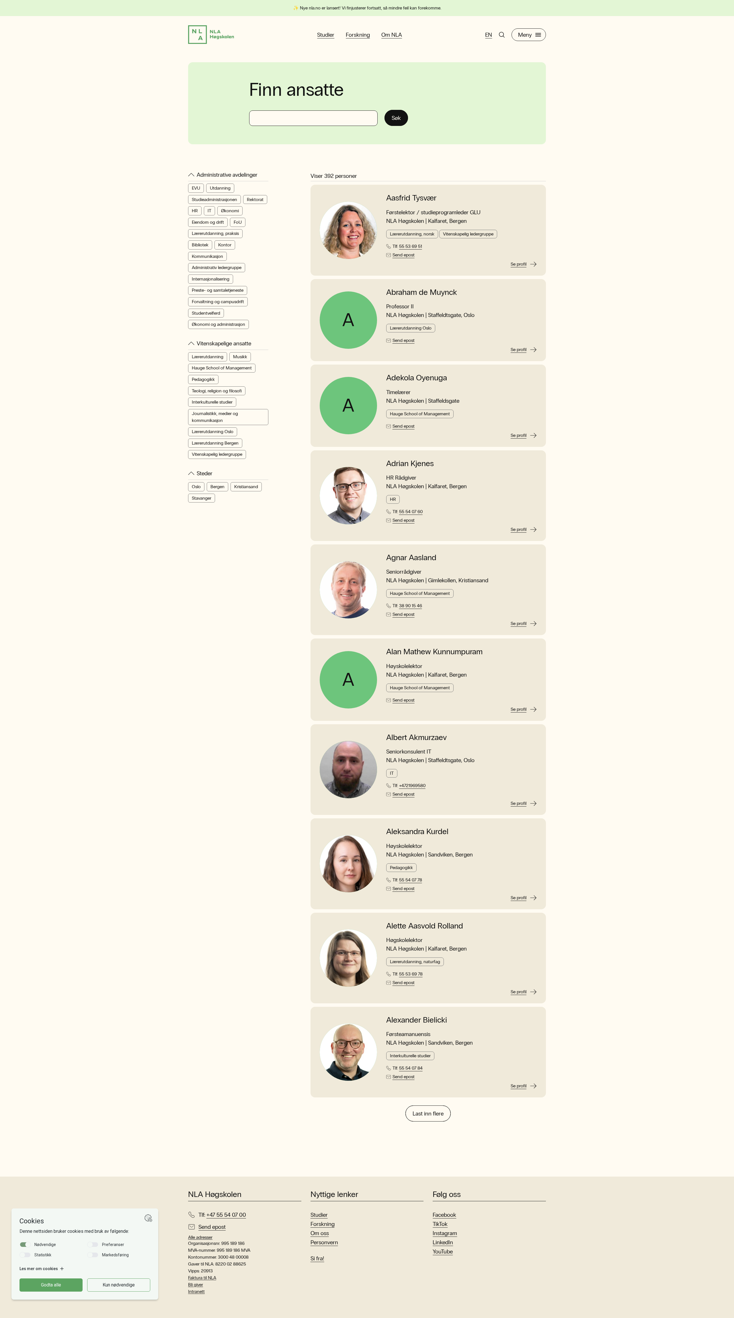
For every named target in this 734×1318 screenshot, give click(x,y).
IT (209, 210)
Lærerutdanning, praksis (215, 233)
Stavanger (201, 498)
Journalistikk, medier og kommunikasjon (215, 417)
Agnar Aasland (411, 557)
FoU (238, 222)
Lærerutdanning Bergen (215, 443)
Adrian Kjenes (410, 463)
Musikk (240, 356)
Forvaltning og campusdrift (218, 301)
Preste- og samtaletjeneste (217, 290)
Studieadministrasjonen (214, 199)
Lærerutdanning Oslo (212, 431)
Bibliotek (200, 245)
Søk (396, 117)
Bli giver (195, 1284)
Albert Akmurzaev (416, 737)
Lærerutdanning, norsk (412, 234)
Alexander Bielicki (416, 1020)
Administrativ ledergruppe (216, 267)
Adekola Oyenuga (416, 378)
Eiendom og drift (208, 222)
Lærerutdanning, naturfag (415, 961)
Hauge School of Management (222, 368)
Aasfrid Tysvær (411, 198)
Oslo (196, 486)
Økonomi (230, 210)
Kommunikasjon (207, 256)
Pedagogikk (203, 379)
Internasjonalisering (210, 279)
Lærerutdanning (207, 356)
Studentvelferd (206, 313)
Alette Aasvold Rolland (424, 926)
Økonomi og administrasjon (218, 324)
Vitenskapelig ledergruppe (217, 454)
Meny (525, 34)
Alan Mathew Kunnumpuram (434, 652)
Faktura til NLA (202, 1277)
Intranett (196, 1291)
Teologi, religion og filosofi (217, 391)
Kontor (224, 245)
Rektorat (255, 199)
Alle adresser (200, 1237)
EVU (196, 188)
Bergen (217, 486)
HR (195, 210)
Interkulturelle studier (212, 402)
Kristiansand (246, 486)
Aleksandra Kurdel (417, 831)
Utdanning (220, 188)
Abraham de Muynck (421, 292)
